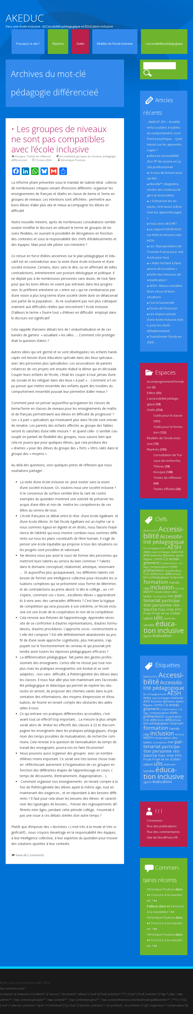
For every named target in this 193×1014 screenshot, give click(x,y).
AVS (146, 555)
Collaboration (168, 563)
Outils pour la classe (167, 415)
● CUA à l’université (160, 302)
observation (163, 592)
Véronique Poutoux (73, 160)
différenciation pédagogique (162, 575)
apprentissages (161, 552)
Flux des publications (162, 826)
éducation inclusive (163, 627)
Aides (147, 552)
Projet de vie (160, 613)
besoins (156, 555)
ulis (158, 617)
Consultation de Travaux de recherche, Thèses (167, 460)
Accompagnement (154, 548)
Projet (147, 613)
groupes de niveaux (88, 156)
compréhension (160, 568)
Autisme (177, 552)
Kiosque (20, 156)
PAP (170, 596)
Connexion (154, 820)
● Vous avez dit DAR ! (162, 223)
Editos (151, 393)
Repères (58, 44)
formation (155, 581)
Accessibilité (67, 156)
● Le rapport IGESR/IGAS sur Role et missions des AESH (164, 235)
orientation (160, 596)
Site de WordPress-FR (162, 837)
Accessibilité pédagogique (163, 539)
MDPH (148, 591)
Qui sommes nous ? (13, 988)
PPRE (170, 610)
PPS (178, 609)
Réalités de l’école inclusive (115, 44)
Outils (80, 44)
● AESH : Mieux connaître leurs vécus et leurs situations (164, 291)
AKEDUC (25, 18)
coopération (173, 571)
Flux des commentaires (163, 832)
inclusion (162, 587)
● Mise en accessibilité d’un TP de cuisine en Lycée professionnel (164, 161)
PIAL (162, 609)
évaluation (162, 635)
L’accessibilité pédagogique (164, 44)
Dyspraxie (176, 577)
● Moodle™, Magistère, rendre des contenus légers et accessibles (164, 189)
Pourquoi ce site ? (28, 44)
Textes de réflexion (39, 156)
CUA (146, 574)
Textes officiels (164, 489)
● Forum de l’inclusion (162, 308)
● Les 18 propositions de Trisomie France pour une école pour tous (165, 252)
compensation (159, 567)
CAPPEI (158, 559)
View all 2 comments (30, 855)
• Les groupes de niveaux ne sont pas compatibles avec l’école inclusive (59, 139)
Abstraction (150, 530)
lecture (179, 588)
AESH (174, 547)
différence (157, 574)
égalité (147, 636)
